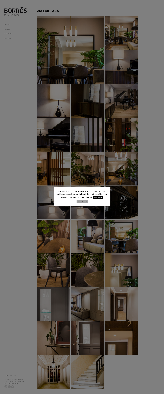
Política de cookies (82, 201)
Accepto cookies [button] (98, 197)
